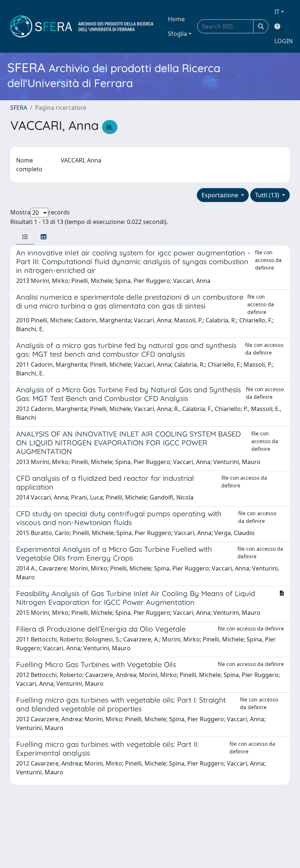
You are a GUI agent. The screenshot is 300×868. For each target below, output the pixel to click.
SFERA (18, 108)
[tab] (25, 236)
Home (176, 19)
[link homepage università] (81, 26)
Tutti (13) (268, 195)
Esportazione (221, 195)
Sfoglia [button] (177, 34)
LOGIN (283, 41)
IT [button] (277, 12)
